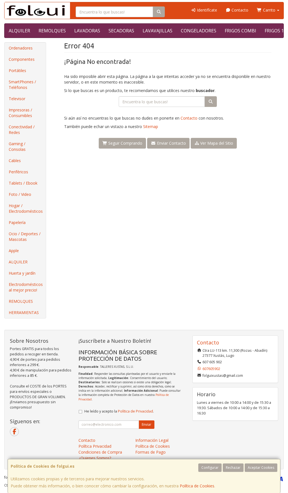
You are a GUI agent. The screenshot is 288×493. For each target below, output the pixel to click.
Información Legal (151, 440)
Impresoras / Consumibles (20, 112)
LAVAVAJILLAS (157, 31)
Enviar (146, 424)
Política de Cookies (197, 485)
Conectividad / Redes (22, 129)
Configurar (210, 467)
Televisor (17, 98)
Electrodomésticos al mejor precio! (26, 287)
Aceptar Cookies (261, 467)
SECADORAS (121, 31)
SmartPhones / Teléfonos (22, 84)
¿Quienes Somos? (94, 458)
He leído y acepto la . (119, 411)
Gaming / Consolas (17, 146)
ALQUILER (19, 31)
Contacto (239, 10)
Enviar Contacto (171, 143)
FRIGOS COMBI (240, 31)
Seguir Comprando (124, 143)
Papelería (17, 222)
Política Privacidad (94, 446)
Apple (14, 250)
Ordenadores (21, 48)
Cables (15, 160)
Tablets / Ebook (23, 183)
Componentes (22, 59)
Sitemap (150, 126)
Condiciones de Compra (100, 452)
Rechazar (233, 467)
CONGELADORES (198, 31)
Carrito (269, 10)
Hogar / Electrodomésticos (26, 208)
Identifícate (206, 10)
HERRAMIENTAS (24, 312)
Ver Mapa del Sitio (216, 143)
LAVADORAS (87, 31)
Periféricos (18, 171)
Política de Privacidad (135, 411)
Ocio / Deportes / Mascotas (24, 236)
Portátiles (17, 70)
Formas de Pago (150, 452)
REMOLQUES (52, 31)
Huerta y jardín (22, 273)
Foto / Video (20, 194)
